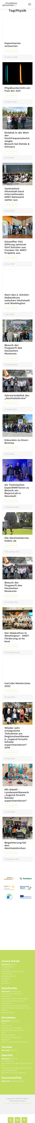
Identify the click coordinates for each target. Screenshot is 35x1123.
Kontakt (7, 1103)
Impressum (15, 1103)
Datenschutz (26, 1103)
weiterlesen (11, 51)
